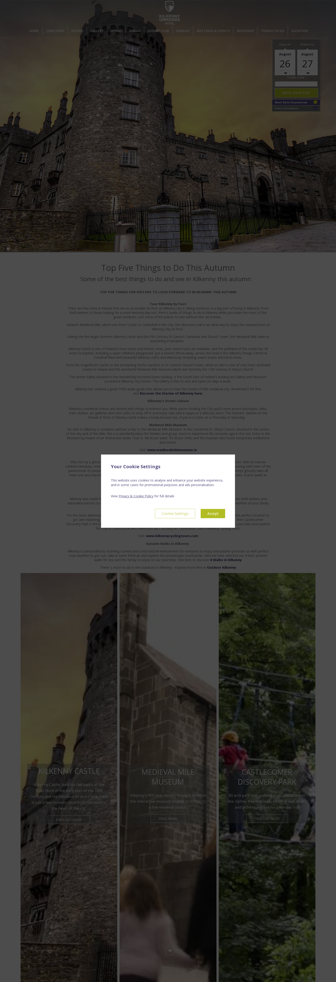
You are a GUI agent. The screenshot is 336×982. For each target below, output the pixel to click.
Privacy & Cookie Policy (136, 496)
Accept (213, 513)
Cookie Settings (175, 513)
